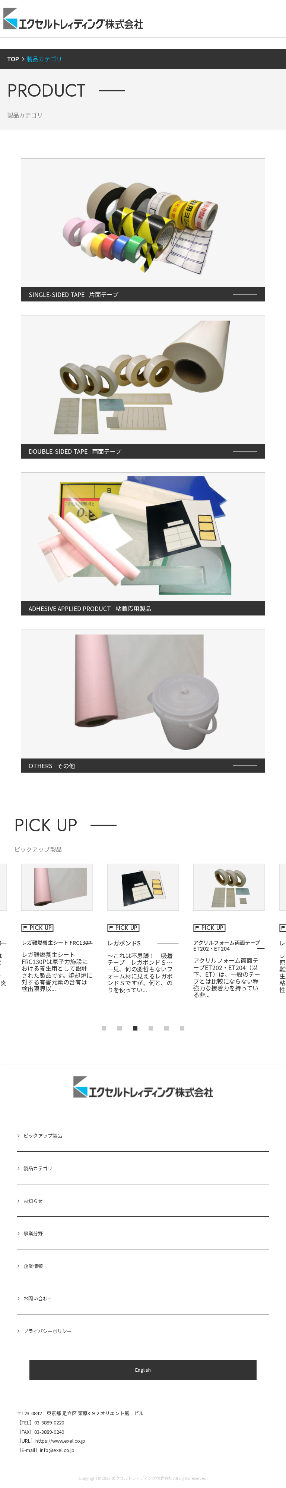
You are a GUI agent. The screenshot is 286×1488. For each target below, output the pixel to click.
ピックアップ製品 (42, 1135)
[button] (104, 1028)
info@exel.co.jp (57, 1449)
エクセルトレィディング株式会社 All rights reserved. (159, 1478)
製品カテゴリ (38, 1168)
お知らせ (33, 1200)
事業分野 (33, 1233)
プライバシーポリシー (47, 1331)
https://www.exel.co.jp (60, 1440)
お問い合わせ (38, 1298)
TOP (13, 58)
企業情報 (33, 1265)
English (143, 1369)
